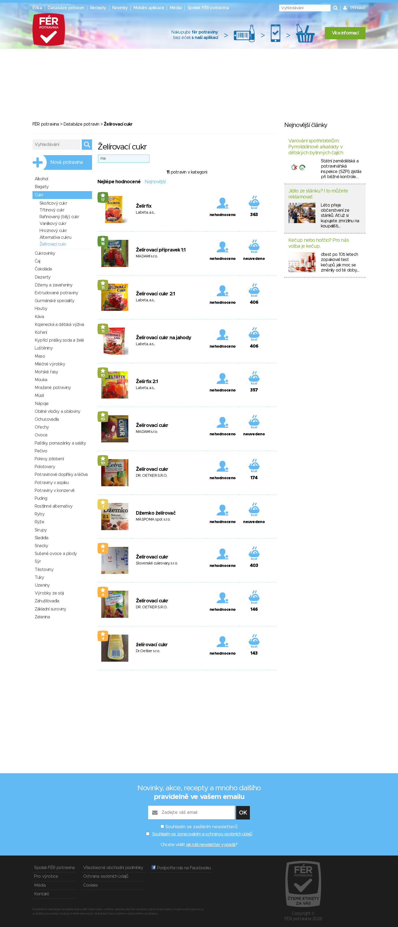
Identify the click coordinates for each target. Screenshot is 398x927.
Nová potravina (66, 162)
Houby (41, 308)
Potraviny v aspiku (52, 483)
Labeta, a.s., (145, 212)
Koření (41, 332)
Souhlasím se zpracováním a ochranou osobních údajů (202, 834)
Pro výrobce (46, 876)
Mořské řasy (46, 372)
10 (103, 375)
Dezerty (42, 277)
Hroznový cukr (53, 231)
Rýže (39, 522)
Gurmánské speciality (54, 301)
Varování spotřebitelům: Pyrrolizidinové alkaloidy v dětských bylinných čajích (315, 147)
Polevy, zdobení (49, 459)
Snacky (41, 546)
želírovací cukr (152, 644)
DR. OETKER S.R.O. (151, 476)
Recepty (98, 8)
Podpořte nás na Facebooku (183, 868)
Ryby (39, 514)
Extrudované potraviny (56, 293)
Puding (41, 498)
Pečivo (41, 451)
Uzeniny (42, 585)
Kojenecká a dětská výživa (59, 324)
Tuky (39, 577)
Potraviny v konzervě (54, 490)
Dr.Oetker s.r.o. (148, 651)
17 (103, 200)
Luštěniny (44, 348)
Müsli (39, 395)
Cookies (90, 885)
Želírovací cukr (152, 425)
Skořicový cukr (53, 203)
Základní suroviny (50, 609)
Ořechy (42, 427)
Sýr (38, 561)
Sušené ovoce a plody (56, 553)
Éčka (37, 8)
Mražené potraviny (53, 388)
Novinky (120, 8)
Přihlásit (358, 8)
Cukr (39, 195)
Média (176, 8)
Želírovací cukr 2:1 (155, 294)
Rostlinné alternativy (53, 506)
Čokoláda (43, 269)
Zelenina (42, 617)
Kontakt (41, 894)
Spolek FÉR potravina (208, 8)
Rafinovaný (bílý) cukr (59, 217)
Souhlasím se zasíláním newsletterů (201, 827)
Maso (40, 356)
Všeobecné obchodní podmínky (113, 868)
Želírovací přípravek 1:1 (160, 250)
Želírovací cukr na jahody (163, 337)
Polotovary (45, 467)
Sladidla (41, 538)
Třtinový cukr (52, 210)
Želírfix (143, 206)
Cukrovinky (45, 253)
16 (103, 244)
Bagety (41, 187)
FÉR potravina (45, 124)
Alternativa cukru (55, 237)
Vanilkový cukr (53, 223)
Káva (39, 317)
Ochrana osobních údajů (105, 876)
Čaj (37, 261)
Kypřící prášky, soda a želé (59, 340)
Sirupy (41, 530)
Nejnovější (155, 181)
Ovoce (41, 435)
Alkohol (41, 179)
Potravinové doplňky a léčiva (61, 474)
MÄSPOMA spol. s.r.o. (153, 519)
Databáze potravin (66, 8)
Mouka (41, 380)
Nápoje (41, 404)
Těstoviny (44, 569)
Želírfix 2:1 (147, 381)
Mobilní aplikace (148, 8)
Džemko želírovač (155, 513)
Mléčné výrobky (50, 364)
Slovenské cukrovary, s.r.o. (157, 563)
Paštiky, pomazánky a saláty (60, 443)
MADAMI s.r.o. (147, 256)
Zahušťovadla (47, 601)
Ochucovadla (47, 419)
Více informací (345, 33)
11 (103, 288)
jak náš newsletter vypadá (211, 845)
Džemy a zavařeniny (54, 285)
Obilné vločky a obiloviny (57, 411)
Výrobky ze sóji (49, 593)
